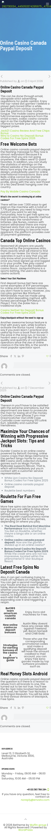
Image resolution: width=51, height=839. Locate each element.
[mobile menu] (47, 4)
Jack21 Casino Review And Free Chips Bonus (25, 132)
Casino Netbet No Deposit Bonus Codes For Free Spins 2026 (22, 311)
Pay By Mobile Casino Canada (20, 191)
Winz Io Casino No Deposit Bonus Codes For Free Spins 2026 (22, 137)
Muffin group (38, 825)
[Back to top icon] (25, 819)
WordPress (25, 830)
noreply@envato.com (35, 800)
